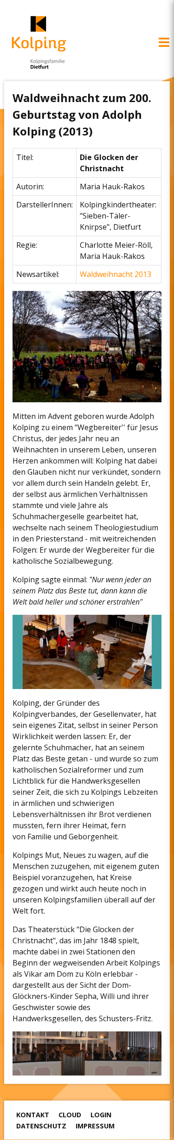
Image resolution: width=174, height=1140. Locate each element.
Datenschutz (41, 1125)
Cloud (69, 1114)
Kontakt (32, 1114)
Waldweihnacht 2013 (115, 274)
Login (100, 1114)
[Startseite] (39, 42)
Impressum (95, 1125)
